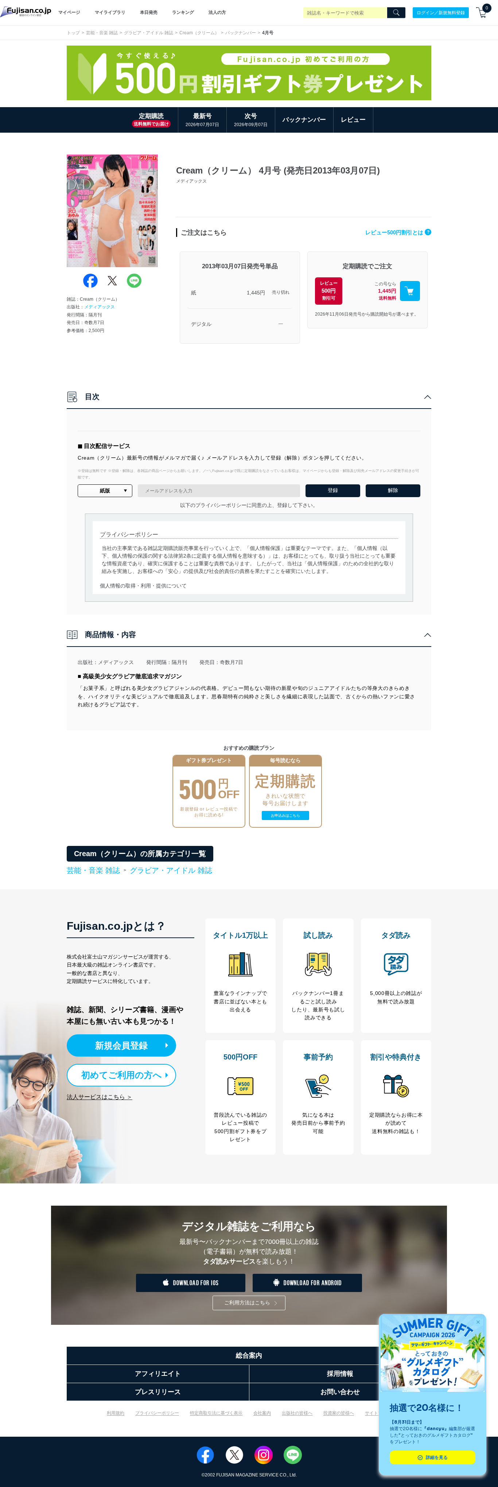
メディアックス (99, 306)
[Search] (396, 12)
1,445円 (256, 293)
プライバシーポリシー (157, 1413)
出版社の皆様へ (297, 1413)
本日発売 (148, 12)
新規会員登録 (121, 1045)
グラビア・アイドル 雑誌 (148, 32)
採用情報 (340, 1373)
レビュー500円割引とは (397, 232)
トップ (73, 32)
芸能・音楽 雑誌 (102, 32)
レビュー (353, 119)
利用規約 (115, 1413)
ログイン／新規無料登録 (441, 12)
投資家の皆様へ (338, 1413)
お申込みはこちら (285, 815)
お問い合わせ (340, 1392)
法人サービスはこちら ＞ (99, 1097)
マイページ (69, 12)
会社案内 (262, 1413)
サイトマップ (378, 1413)
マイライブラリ (110, 12)
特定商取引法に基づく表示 (216, 1413)
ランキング (183, 12)
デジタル (201, 324)
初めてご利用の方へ (121, 1075)
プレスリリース (158, 1392)
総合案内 (249, 1355)
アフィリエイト (158, 1373)
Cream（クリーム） (199, 32)
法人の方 (217, 12)
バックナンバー (240, 32)
